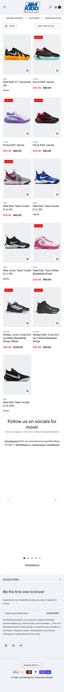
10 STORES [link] (31, 18)
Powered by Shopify (44, 677)
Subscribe (53, 613)
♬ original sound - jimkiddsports (44, 445)
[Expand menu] (4, 7)
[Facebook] (6, 646)
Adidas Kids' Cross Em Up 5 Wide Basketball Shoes (46, 338)
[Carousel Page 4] (36, 558)
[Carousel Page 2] (28, 558)
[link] (32, 565)
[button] (50, 7)
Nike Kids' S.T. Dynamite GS (17, 84)
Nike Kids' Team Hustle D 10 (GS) (16, 404)
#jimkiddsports (22, 445)
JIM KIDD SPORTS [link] (11, 18)
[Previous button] (9, 500)
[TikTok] (21, 645)
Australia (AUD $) (31, 665)
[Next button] (55, 500)
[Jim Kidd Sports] (32, 7)
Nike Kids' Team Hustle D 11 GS (16, 208)
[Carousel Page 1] (24, 558)
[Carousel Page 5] (40, 558)
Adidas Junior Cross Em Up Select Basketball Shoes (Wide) (17, 338)
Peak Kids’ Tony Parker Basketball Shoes (46, 272)
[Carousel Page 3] (32, 558)
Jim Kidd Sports (26, 677)
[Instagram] (13, 646)
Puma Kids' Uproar (43, 82)
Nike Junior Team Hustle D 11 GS (17, 272)
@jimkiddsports (11, 441)
